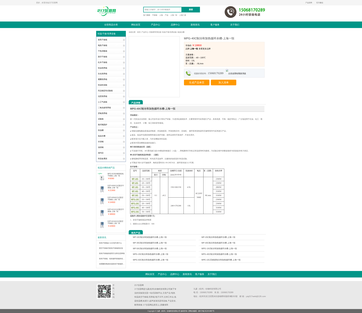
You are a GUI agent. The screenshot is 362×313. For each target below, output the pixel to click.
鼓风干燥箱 (102, 40)
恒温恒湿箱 (102, 85)
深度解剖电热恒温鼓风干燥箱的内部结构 (114, 264)
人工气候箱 (102, 102)
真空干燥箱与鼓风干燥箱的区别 (111, 248)
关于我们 (234, 24)
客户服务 (214, 24)
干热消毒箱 (102, 51)
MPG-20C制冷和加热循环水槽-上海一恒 (150, 254)
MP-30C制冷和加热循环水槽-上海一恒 (150, 243)
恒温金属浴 (102, 158)
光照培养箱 (102, 96)
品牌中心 (175, 24)
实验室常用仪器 (155, 32)
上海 (161, 15)
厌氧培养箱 (102, 113)
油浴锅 (101, 147)
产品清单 (308, 3)
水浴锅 (101, 142)
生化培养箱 (102, 74)
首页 (139, 32)
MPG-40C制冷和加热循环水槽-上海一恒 (219, 254)
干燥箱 (154, 15)
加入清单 (223, 82)
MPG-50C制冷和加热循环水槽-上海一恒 (150, 260)
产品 (166, 15)
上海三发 (182, 15)
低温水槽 (101, 136)
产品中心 (155, 24)
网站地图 (192, 311)
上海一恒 (173, 15)
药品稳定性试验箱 (105, 91)
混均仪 (101, 153)
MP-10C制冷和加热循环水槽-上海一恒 (150, 237)
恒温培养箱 (102, 68)
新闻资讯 (195, 24)
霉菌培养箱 (102, 79)
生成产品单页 (196, 82)
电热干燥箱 (102, 45)
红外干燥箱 (102, 62)
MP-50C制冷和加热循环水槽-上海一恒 (150, 248)
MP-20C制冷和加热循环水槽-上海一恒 (218, 237)
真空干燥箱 (102, 57)
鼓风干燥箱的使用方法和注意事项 (112, 253)
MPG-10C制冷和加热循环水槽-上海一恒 (219, 248)
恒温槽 (101, 130)
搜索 (191, 9)
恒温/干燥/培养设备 (169, 32)
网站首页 (135, 24)
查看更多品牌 (205, 49)
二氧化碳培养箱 (104, 108)
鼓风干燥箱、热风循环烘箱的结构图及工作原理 (117, 259)
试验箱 (101, 119)
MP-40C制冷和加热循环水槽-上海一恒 (218, 243)
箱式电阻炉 (102, 125)
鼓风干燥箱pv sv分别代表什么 (110, 243)
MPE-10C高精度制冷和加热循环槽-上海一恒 (221, 260)
